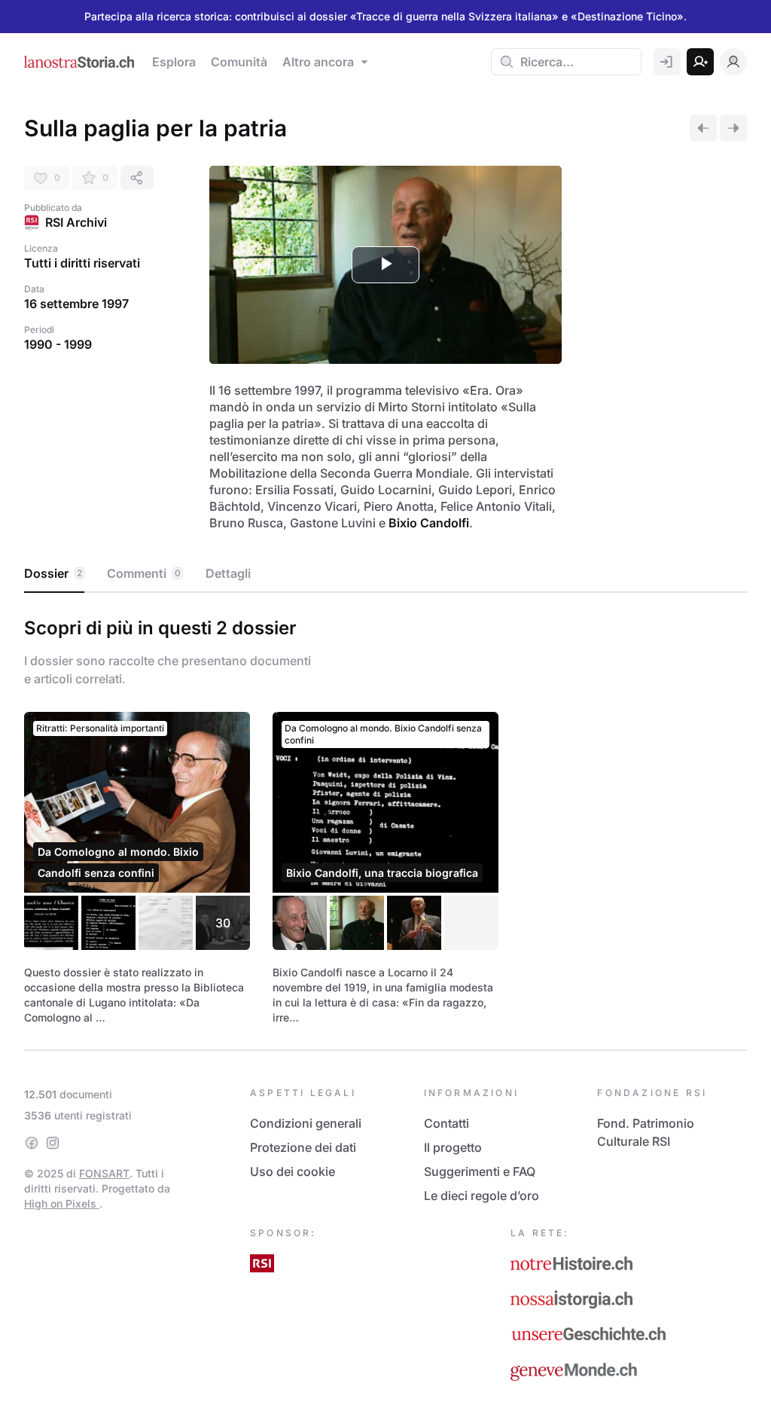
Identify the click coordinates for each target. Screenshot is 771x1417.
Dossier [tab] (53, 573)
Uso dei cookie (292, 1171)
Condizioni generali (305, 1123)
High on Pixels (61, 1203)
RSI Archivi (76, 222)
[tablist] (385, 574)
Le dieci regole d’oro (481, 1195)
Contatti (446, 1123)
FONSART (104, 1173)
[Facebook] (31, 1142)
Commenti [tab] (144, 573)
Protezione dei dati (303, 1147)
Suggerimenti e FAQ (479, 1171)
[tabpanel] (385, 818)
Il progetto (453, 1147)
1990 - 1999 (58, 344)
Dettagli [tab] (228, 573)
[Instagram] (52, 1142)
